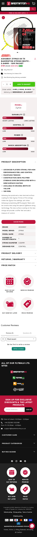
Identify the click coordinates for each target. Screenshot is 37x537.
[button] (3, 3)
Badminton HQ (19, 507)
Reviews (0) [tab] (9, 333)
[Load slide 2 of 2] (18, 52)
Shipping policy (18, 516)
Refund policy (8, 512)
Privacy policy (17, 512)
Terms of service (27, 512)
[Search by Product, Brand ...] (33, 9)
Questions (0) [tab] (27, 333)
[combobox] (18, 9)
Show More (18, 222)
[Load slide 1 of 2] (17, 52)
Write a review (18, 349)
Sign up (28, 409)
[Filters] (3, 339)
